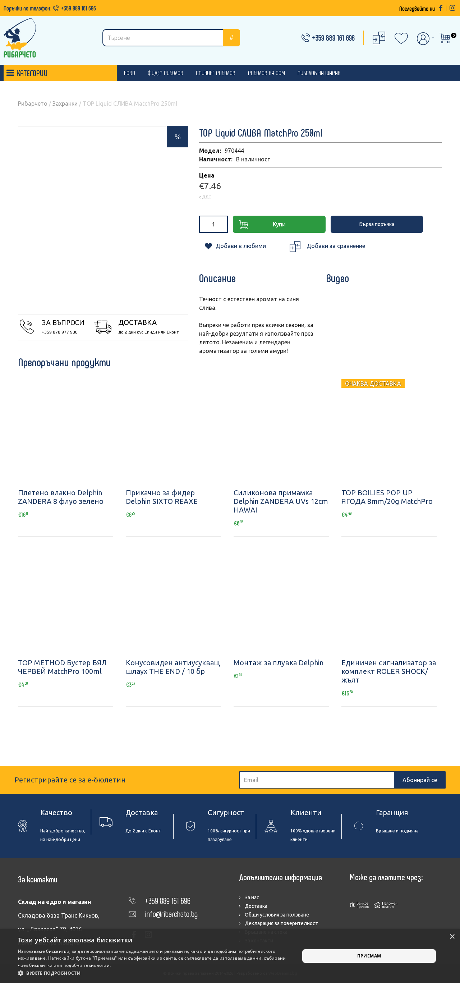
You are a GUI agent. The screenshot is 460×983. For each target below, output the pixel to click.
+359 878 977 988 (60, 332)
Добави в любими (241, 246)
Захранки (65, 103)
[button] (154, 973)
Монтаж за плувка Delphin (278, 662)
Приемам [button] (369, 956)
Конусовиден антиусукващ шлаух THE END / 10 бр (173, 666)
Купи (279, 224)
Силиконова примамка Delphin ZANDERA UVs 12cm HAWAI (281, 501)
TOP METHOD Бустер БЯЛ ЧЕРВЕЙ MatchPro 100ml (62, 666)
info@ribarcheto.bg (171, 913)
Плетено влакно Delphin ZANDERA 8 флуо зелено (61, 496)
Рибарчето (32, 103)
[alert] (230, 956)
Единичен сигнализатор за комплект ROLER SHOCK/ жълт (388, 671)
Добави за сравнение (336, 246)
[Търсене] (231, 37)
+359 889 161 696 (78, 8)
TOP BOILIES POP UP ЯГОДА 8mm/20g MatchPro (387, 496)
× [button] (452, 937)
